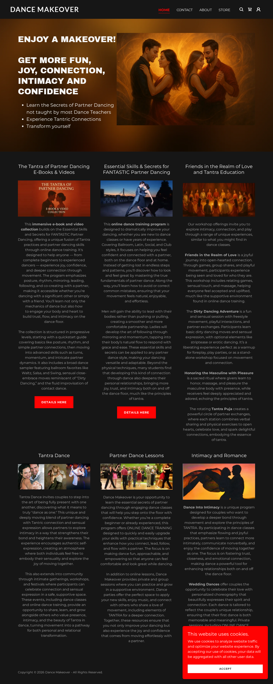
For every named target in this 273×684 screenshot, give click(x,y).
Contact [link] (185, 10)
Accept (225, 668)
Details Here (136, 412)
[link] (45, 11)
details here (54, 402)
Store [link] (224, 10)
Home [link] (164, 10)
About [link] (205, 10)
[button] (258, 9)
